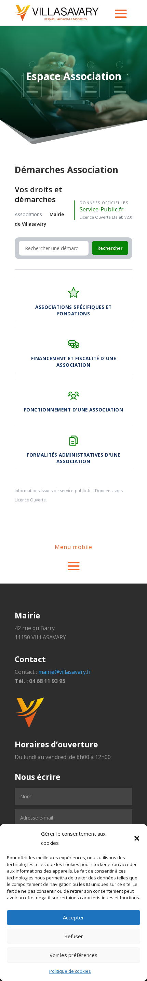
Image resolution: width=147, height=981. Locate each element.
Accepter (73, 917)
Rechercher (110, 248)
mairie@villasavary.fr (64, 672)
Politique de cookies (70, 971)
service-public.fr (75, 491)
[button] (136, 838)
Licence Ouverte (30, 500)
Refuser (73, 936)
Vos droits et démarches (38, 194)
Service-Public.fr (101, 209)
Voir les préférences (73, 955)
